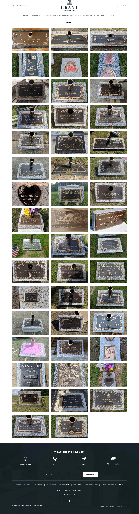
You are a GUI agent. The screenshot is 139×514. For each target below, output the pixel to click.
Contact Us (77, 485)
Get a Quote (38, 485)
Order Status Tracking (92, 485)
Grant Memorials (23, 505)
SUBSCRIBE (90, 474)
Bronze (69, 22)
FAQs (121, 485)
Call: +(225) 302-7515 (23, 6)
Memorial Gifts (64, 485)
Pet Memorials (51, 485)
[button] (14, 6)
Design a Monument (23, 485)
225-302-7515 (71, 495)
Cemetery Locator (109, 485)
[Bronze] (30, 29)
